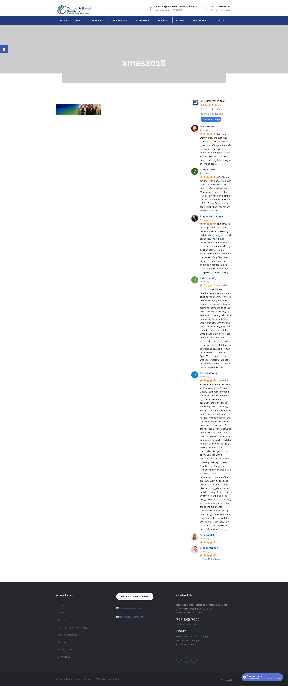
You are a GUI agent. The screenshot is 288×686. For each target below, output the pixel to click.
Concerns (142, 20)
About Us (63, 612)
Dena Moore (207, 126)
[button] (4, 49)
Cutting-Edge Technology (73, 627)
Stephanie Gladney (211, 216)
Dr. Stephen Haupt (213, 100)
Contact (221, 20)
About (79, 20)
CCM (229, 679)
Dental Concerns (67, 634)
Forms (180, 20)
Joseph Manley (208, 373)
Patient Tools (66, 649)
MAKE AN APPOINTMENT (134, 596)
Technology (119, 20)
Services (97, 20)
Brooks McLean (209, 548)
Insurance (199, 20)
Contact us (64, 656)
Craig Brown (207, 169)
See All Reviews (211, 559)
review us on (209, 119)
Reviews (163, 20)
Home (63, 20)
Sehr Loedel (207, 535)
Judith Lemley (208, 278)
